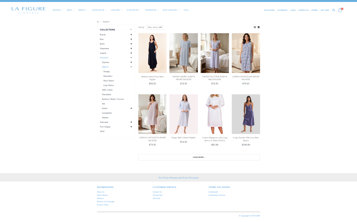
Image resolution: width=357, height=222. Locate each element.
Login (293, 10)
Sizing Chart (158, 195)
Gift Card (325, 10)
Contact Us (303, 10)
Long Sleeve (108, 85)
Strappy (106, 71)
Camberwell (213, 192)
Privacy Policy (103, 205)
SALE (102, 131)
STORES (314, 10)
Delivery (100, 198)
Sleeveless (107, 76)
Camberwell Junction (216, 195)
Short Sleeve (108, 81)
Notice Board (102, 195)
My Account (269, 10)
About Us (100, 192)
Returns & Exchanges (106, 202)
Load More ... (199, 157)
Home (98, 22)
